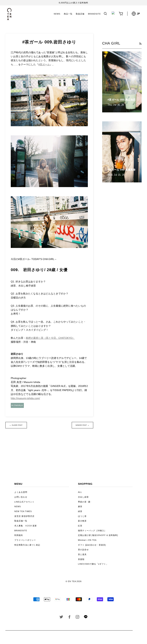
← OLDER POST (16, 425)
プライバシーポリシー (25, 540)
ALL (80, 492)
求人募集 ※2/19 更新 (25, 526)
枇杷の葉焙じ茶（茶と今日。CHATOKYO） (50, 337)
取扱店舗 (80, 14)
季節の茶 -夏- (84, 502)
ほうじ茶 (82, 516)
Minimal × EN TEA (87, 540)
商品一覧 (68, 14)
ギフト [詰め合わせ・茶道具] (92, 545)
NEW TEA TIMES (23, 511)
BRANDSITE (94, 14)
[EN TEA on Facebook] (69, 618)
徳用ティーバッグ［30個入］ (92, 530)
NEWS (57, 14)
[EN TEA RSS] (140, 44)
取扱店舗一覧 (20, 521)
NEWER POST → (82, 425)
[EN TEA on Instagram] (77, 618)
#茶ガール (44, 64)
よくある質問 (20, 492)
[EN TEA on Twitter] (61, 618)
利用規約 (18, 535)
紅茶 (80, 526)
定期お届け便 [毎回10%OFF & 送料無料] (98, 535)
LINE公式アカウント (24, 502)
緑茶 (80, 511)
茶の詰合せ (83, 549)
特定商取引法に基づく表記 (27, 545)
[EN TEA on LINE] (85, 618)
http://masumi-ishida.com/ (25, 398)
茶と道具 (82, 554)
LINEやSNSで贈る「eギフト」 (93, 564)
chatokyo (18, 405)
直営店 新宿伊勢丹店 (24, 516)
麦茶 (80, 506)
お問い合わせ (20, 497)
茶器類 (81, 559)
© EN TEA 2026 (74, 581)
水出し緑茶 (83, 497)
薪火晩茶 (82, 521)
